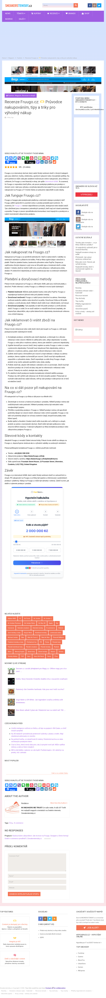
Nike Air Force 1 (33, 637)
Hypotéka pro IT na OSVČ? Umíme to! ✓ (89, 942)
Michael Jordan (13, 637)
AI (20, 618)
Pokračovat (35, 563)
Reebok (56, 647)
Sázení (53, 651)
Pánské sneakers (31, 647)
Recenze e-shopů (28, 95)
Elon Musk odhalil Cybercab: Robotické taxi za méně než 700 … (41, 710)
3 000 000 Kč (20, 550)
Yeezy (49, 656)
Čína (56, 656)
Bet (57, 623)
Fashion (11, 95)
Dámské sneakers (23, 628)
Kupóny (37, 13)
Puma (47, 642)
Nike (22, 637)
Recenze (53, 13)
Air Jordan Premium (14, 623)
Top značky (79, 301)
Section (80, 967)
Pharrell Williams (58, 637)
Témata (20, 13)
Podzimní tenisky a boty (15, 642)
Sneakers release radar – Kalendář (20, 991)
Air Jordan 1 (48, 618)
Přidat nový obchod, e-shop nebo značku (53, 930)
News (7, 13)
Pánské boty (56, 642)
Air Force (27, 618)
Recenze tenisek (81, 295)
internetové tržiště (51, 181)
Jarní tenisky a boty (14, 632)
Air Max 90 (41, 623)
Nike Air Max (45, 637)
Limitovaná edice (55, 632)
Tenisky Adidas (12, 656)
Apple (51, 623)
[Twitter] (50, 919)
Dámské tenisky (38, 628)
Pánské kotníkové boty (15, 647)
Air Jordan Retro (29, 623)
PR (41, 642)
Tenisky (61, 651)
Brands (71, 13)
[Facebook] (40, 919)
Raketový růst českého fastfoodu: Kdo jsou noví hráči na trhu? (40, 689)
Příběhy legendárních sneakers (81, 991)
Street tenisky (42, 651)
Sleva (9, 651)
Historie (60, 628)
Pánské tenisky (46, 647)
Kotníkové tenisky (41, 632)
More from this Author (58, 803)
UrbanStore (82, 963)
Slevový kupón (19, 651)
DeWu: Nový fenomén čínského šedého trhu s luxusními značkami (41, 679)
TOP (22, 656)
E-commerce (50, 628)
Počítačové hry (31, 642)
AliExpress (81, 970)
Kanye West (28, 632)
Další (21, 19)
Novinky (78, 288)
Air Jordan (37, 618)
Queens (80, 956)
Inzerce (9, 19)
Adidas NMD (12, 618)
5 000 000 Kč (37, 550)
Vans (28, 656)
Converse (11, 628)
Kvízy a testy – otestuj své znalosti (26, 993)
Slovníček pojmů (81, 309)
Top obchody (80, 298)
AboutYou (81, 960)
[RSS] (54, 919)
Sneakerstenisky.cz (6, 988)
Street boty (31, 651)
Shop (86, 13)
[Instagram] (45, 919)
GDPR (42, 937)
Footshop (81, 953)
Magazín (18, 95)
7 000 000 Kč (53, 550)
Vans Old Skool (39, 656)
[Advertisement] (53, 38)
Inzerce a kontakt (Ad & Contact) (50, 934)
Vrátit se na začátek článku (59, 773)
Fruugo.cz (18, 206)
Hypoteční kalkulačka (20, 573)
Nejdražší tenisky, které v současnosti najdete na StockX (84, 269)
